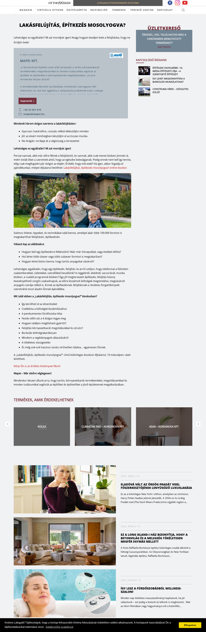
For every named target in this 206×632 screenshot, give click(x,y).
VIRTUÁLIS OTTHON (50, 9)
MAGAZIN (25, 9)
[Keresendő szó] (183, 10)
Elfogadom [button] (190, 625)
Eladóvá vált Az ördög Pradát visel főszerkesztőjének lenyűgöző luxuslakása (156, 486)
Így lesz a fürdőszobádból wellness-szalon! (151, 590)
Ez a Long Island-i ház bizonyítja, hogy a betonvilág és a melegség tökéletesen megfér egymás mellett (154, 538)
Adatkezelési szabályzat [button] (59, 627)
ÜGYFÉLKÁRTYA (76, 9)
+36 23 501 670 (32, 110)
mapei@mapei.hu (34, 114)
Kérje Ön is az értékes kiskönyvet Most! (37, 366)
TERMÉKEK (119, 9)
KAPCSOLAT (165, 9)
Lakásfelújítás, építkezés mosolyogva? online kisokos (95, 167)
